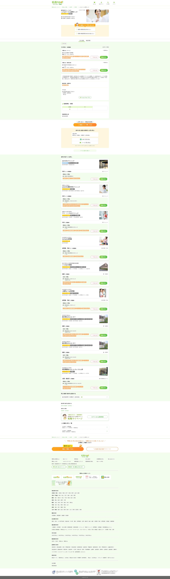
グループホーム (83, 529)
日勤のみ (61, 541)
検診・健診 (91, 521)
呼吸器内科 (68, 547)
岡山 (59, 504)
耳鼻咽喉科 (87, 549)
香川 (59, 507)
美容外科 (54, 547)
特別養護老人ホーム (107, 527)
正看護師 (54, 515)
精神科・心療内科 (104, 549)
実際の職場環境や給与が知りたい (86, 33)
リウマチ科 (54, 551)
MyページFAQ (100, 461)
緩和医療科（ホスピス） (80, 551)
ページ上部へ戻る (84, 150)
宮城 (69, 493)
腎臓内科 (90, 547)
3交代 (56, 541)
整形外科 (65, 549)
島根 (65, 504)
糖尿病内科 (95, 547)
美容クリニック (88, 527)
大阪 (56, 502)
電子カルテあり (111, 557)
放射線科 (111, 549)
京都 (59, 502)
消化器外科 (54, 549)
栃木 (72, 497)
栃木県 (71, 7)
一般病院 (54, 527)
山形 (75, 493)
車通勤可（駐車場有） (65, 410)
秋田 (72, 493)
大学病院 (59, 527)
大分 (71, 509)
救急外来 (67, 521)
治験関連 (112, 521)
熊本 (68, 509)
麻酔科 (115, 549)
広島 (56, 504)
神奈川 (59, 497)
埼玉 (63, 497)
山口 (68, 504)
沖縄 (80, 509)
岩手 (66, 493)
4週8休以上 (61, 557)
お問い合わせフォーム (59, 466)
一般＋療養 (64, 527)
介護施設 (100, 527)
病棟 (53, 521)
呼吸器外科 (104, 547)
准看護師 (59, 515)
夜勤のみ (66, 541)
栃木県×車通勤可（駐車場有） (66, 405)
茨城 (69, 497)
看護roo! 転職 (64, 7)
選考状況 (76, 459)
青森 (63, 493)
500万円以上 (68, 535)
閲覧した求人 (55, 461)
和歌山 (71, 502)
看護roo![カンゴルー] (56, 7)
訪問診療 (103, 521)
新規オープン (55, 557)
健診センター (101, 529)
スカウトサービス (67, 461)
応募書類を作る (100, 459)
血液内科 (85, 547)
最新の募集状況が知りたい (84, 29)
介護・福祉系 (85, 521)
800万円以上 (88, 535)
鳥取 (62, 504)
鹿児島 (77, 509)
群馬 (75, 497)
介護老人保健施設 (56, 529)
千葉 (66, 497)
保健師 (63, 515)
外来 (56, 521)
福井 (69, 495)
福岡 (59, 509)
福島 (78, 493)
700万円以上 (82, 535)
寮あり (89, 557)
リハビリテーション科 (62, 551)
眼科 (83, 549)
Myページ (65, 459)
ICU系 (71, 521)
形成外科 (70, 549)
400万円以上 (61, 535)
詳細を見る (103, 57)
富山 (63, 495)
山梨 (72, 495)
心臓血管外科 (110, 547)
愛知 (56, 500)
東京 (56, 497)
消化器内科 (73, 547)
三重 (65, 500)
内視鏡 (107, 521)
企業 (113, 529)
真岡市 (75, 7)
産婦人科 (79, 549)
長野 (75, 495)
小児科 (74, 549)
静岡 (62, 500)
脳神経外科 (60, 549)
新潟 (60, 495)
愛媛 (62, 507)
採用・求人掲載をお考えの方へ (76, 466)
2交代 (53, 541)
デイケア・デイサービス (73, 529)
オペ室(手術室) (61, 521)
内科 (63, 547)
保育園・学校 (97, 521)
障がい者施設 (94, 529)
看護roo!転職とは (55, 459)
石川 (66, 495)
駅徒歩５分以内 (73, 557)
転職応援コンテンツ (78, 461)
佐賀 (62, 509)
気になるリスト (111, 459)
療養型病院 (69, 527)
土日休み (67, 557)
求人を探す (88, 459)
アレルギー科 (71, 551)
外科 (100, 547)
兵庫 (62, 502)
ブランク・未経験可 (102, 557)
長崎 (65, 509)
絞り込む (64, 43)
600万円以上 (75, 535)
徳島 (56, 507)
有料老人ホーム (64, 529)
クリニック (81, 527)
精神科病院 (75, 527)
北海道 (60, 493)
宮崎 (74, 509)
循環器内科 (79, 547)
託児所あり (94, 557)
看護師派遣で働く (89, 461)
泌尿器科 (97, 549)
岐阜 (59, 500)
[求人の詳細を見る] (85, 170)
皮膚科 (92, 549)
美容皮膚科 (59, 547)
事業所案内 (54, 565)
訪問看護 (79, 521)
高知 (65, 507)
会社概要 (54, 563)
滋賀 (65, 502)
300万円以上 (55, 535)
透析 (75, 521)
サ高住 (89, 529)
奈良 (68, 502)
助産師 (67, 515)
